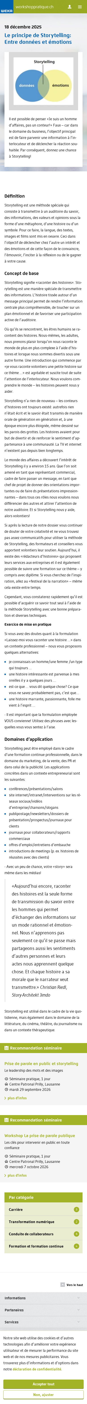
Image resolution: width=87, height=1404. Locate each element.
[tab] (43, 1298)
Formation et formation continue (43, 1246)
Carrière (43, 1209)
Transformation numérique (43, 1221)
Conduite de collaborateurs (43, 1234)
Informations (15, 1298)
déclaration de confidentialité (37, 1369)
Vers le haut (75, 1285)
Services (12, 1322)
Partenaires (14, 1310)
